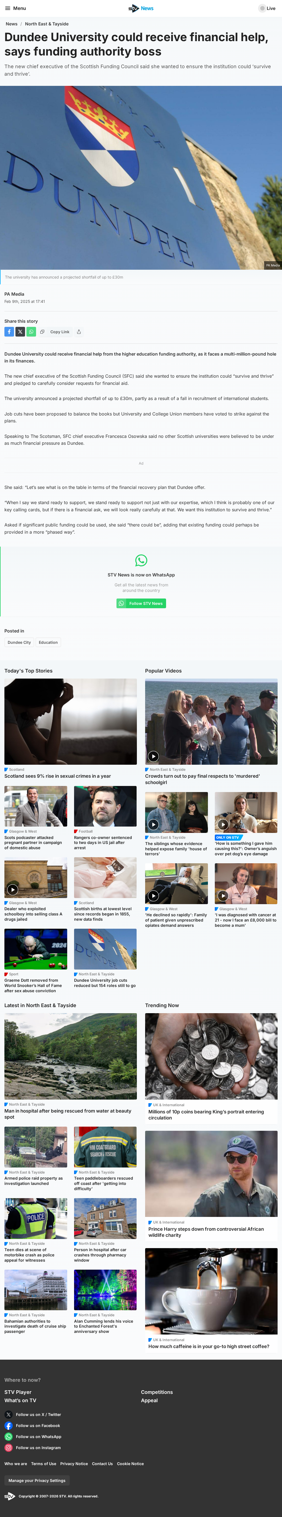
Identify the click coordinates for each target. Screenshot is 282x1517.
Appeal (149, 1400)
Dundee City (19, 642)
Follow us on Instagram (38, 1447)
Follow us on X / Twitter (38, 1414)
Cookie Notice (130, 1463)
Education (48, 642)
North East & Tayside (47, 24)
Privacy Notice (74, 1463)
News (12, 24)
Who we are (15, 1463)
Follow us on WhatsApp (38, 1436)
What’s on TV (20, 1400)
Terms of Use (43, 1463)
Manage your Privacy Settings (37, 1480)
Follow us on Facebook (38, 1425)
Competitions (157, 1392)
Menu (19, 8)
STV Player (17, 1392)
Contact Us (102, 1463)
